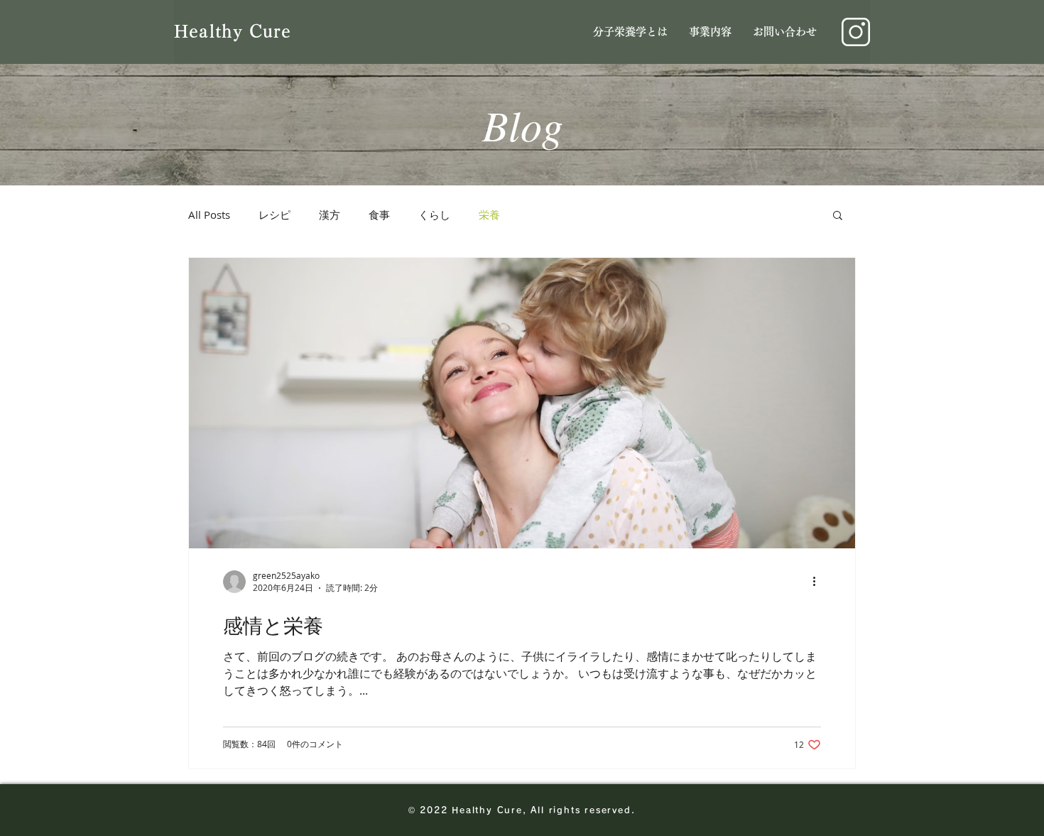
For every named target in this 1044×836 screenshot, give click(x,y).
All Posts (209, 214)
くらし (434, 214)
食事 (379, 214)
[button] (837, 216)
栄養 (489, 214)
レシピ (274, 214)
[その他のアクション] (818, 581)
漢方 (329, 214)
